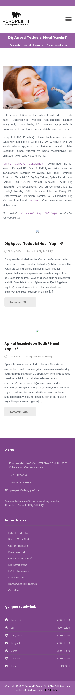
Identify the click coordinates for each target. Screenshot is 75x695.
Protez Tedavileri (18, 539)
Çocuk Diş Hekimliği (20, 558)
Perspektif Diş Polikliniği (38, 213)
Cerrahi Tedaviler (34, 44)
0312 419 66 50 (18, 474)
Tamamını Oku (19, 302)
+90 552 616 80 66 (20, 482)
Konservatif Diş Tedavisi (23, 583)
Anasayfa (15, 44)
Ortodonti (14, 590)
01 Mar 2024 (14, 356)
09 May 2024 (15, 251)
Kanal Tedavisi (16, 577)
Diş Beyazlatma (17, 564)
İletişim (33, 200)
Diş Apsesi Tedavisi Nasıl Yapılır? (33, 243)
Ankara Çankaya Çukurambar (23, 163)
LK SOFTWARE (51, 690)
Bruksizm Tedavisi (19, 552)
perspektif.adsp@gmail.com (25, 490)
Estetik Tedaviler (18, 532)
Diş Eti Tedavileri (18, 571)
